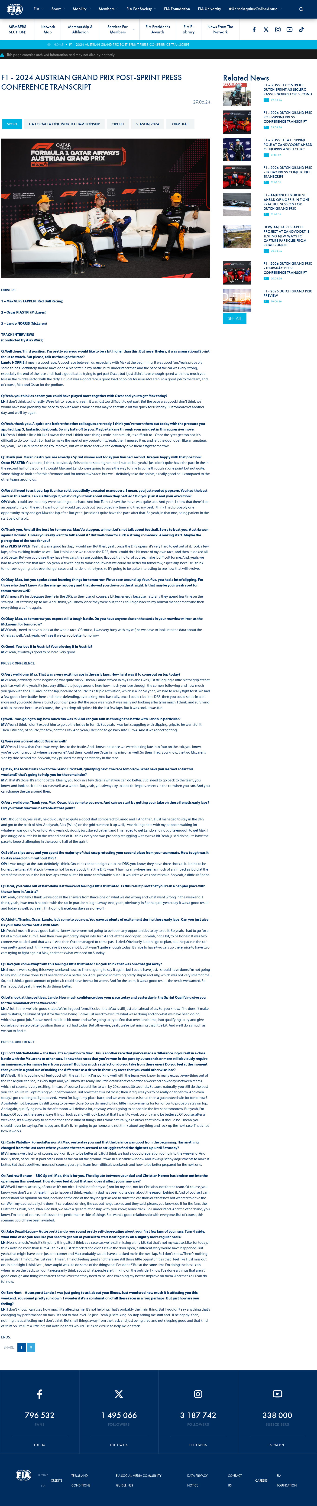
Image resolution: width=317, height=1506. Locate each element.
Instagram (277, 29)
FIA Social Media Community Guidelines (139, 1480)
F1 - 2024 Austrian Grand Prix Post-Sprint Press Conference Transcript (129, 44)
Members (106, 8)
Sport (12, 124)
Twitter (265, 29)
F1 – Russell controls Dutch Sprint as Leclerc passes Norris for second (288, 89)
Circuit (118, 124)
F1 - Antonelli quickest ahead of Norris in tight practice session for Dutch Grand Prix (286, 202)
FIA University (209, 8)
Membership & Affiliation (80, 29)
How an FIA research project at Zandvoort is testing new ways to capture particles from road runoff (286, 236)
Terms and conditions (80, 1480)
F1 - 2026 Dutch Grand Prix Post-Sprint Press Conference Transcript (288, 117)
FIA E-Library (189, 29)
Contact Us (235, 1480)
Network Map (48, 29)
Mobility (80, 8)
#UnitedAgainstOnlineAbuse (253, 8)
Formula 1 (180, 124)
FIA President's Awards (158, 29)
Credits (56, 1480)
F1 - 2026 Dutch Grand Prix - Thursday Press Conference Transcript (288, 268)
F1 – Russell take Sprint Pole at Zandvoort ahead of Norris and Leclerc (288, 144)
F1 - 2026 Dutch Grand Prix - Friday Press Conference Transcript (288, 172)
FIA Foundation (177, 8)
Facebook (254, 29)
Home (58, 44)
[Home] (15, 9)
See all (235, 318)
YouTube (289, 29)
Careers (261, 1480)
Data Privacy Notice (197, 1480)
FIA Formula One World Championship (64, 124)
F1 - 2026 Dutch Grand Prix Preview (288, 293)
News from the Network (220, 29)
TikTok (301, 29)
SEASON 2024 (147, 124)
